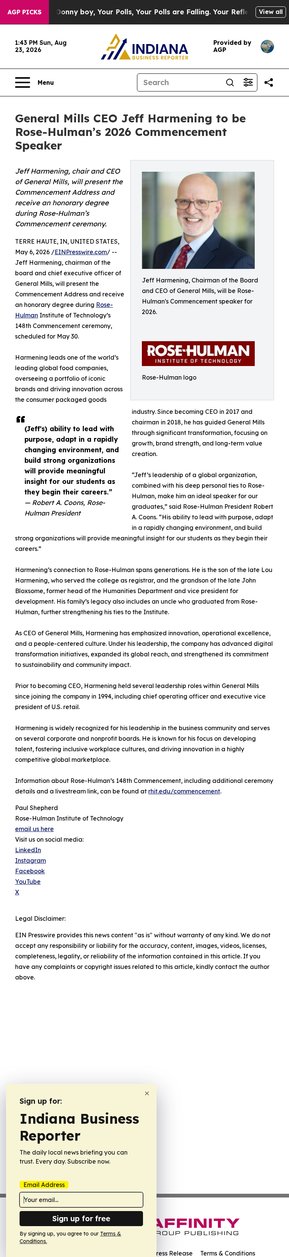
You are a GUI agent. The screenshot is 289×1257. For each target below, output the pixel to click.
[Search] (230, 82)
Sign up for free (81, 1218)
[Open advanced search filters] (248, 82)
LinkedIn (28, 850)
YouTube (28, 881)
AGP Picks (24, 12)
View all (271, 11)
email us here (34, 829)
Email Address (44, 1184)
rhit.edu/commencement (184, 791)
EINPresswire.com (81, 252)
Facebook (30, 871)
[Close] (147, 1093)
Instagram (30, 860)
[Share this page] (268, 82)
